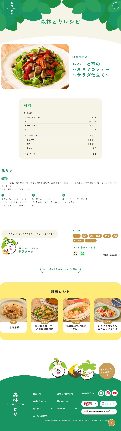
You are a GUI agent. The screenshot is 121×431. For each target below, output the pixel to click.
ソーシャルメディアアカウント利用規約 (84, 420)
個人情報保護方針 (64, 420)
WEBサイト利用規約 (51, 420)
